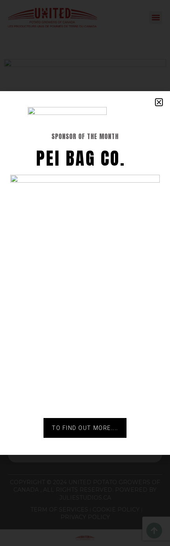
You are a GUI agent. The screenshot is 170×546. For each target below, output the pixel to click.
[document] (85, 273)
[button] (159, 102)
